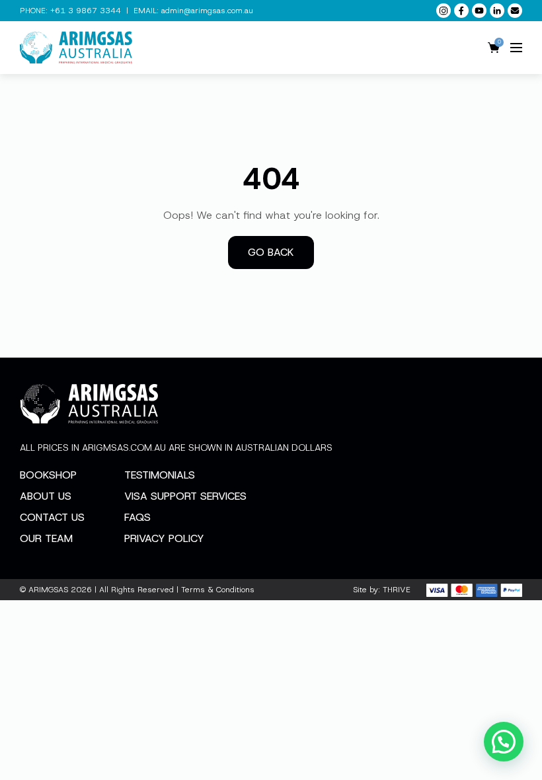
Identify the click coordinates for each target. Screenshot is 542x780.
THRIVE (396, 589)
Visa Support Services (185, 496)
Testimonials (159, 475)
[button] (503, 741)
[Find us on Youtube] (479, 10)
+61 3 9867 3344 (85, 10)
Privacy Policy (164, 538)
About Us (45, 496)
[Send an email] (515, 10)
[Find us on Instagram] (443, 10)
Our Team (46, 538)
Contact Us (52, 517)
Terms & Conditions (217, 589)
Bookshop (48, 475)
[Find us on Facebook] (461, 10)
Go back (271, 252)
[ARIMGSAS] (76, 47)
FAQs (137, 517)
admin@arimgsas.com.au (207, 10)
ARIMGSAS (48, 589)
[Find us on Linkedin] (497, 10)
